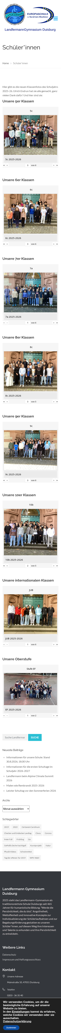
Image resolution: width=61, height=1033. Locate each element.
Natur (48, 845)
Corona (48, 833)
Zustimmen (11, 1027)
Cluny (38, 833)
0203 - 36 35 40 (15, 995)
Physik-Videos (10, 851)
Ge (29, 839)
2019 (6, 827)
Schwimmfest (26, 851)
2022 (15, 827)
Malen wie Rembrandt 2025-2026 (25, 785)
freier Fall (8, 839)
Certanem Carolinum (31, 827)
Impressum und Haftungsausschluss (21, 959)
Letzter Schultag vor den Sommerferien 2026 (31, 790)
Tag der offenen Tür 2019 (15, 858)
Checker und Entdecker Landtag (17, 833)
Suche (35, 737)
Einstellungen (21, 1011)
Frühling (20, 839)
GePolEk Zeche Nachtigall (15, 845)
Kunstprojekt (35, 845)
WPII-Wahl (34, 858)
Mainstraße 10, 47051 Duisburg (23, 982)
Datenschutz (9, 954)
